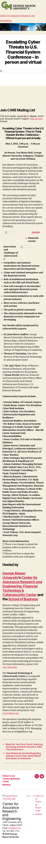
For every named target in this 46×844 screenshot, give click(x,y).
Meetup (6, 784)
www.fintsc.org (10, 713)
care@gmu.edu (14, 828)
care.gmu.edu (9, 667)
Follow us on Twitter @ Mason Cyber (11, 779)
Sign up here (36, 118)
